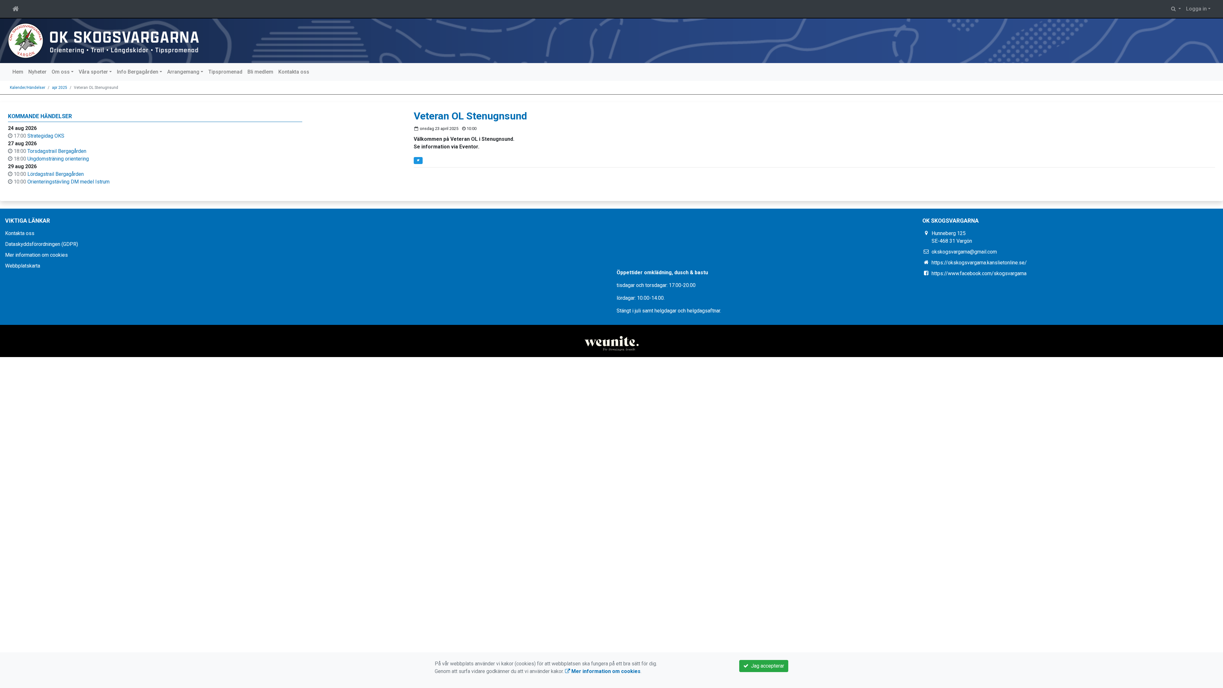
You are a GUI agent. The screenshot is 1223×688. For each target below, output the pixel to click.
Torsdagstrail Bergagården (56, 151)
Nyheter (37, 72)
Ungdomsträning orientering (58, 159)
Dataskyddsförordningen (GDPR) (41, 244)
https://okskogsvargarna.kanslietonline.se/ (979, 263)
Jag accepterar (766, 666)
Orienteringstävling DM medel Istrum (68, 182)
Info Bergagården (137, 72)
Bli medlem (260, 72)
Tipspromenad (225, 72)
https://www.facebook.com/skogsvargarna (979, 273)
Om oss (61, 72)
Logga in (1196, 9)
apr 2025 (59, 87)
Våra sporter (93, 72)
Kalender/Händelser (27, 87)
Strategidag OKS (45, 136)
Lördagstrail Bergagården (55, 174)
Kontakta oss (293, 72)
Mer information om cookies (36, 255)
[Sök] (1176, 9)
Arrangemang (183, 72)
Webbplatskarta (22, 266)
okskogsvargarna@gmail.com (964, 252)
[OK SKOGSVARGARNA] (103, 40)
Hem (17, 72)
